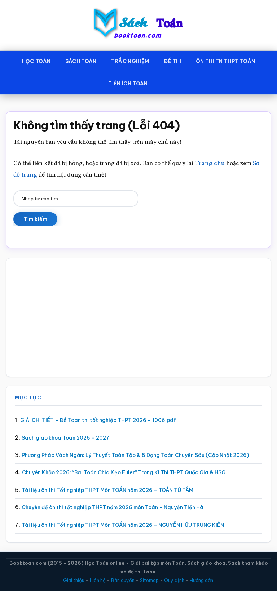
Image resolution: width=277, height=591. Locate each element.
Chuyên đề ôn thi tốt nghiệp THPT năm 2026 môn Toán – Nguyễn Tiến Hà (112, 507)
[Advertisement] (138, 317)
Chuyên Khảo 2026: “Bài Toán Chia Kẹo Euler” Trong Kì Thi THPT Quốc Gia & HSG (123, 472)
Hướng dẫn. (202, 580)
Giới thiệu (73, 580)
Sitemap (149, 580)
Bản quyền (123, 580)
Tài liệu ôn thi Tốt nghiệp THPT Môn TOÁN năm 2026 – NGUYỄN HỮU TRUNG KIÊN (123, 525)
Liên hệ (98, 580)
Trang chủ (210, 163)
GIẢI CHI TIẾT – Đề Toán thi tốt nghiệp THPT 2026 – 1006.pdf (98, 420)
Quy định (174, 580)
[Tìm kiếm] (165, 82)
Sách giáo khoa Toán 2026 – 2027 (65, 438)
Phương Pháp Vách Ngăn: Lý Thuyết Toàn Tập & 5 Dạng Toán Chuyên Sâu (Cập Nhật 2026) (135, 455)
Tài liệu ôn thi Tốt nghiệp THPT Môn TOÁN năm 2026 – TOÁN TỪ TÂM (107, 490)
